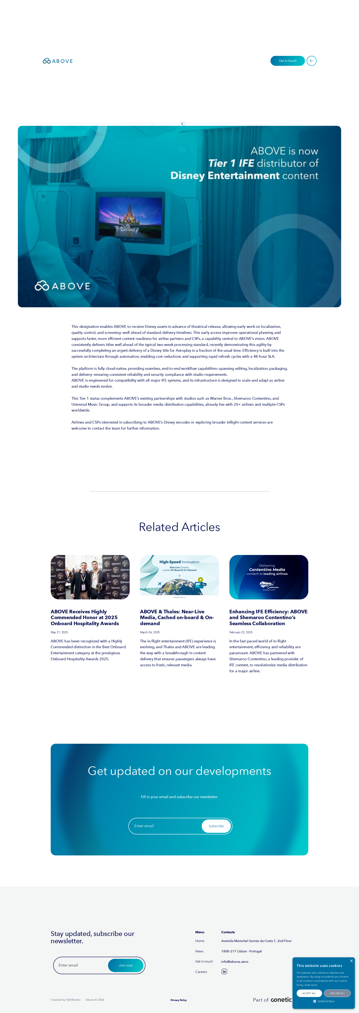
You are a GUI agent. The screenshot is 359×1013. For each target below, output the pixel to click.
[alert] (324, 983)
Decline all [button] (337, 993)
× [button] (351, 961)
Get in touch (204, 961)
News (199, 951)
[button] (324, 1001)
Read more (311, 984)
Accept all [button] (309, 993)
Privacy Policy (179, 1000)
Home (199, 941)
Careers (201, 972)
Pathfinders (73, 1000)
